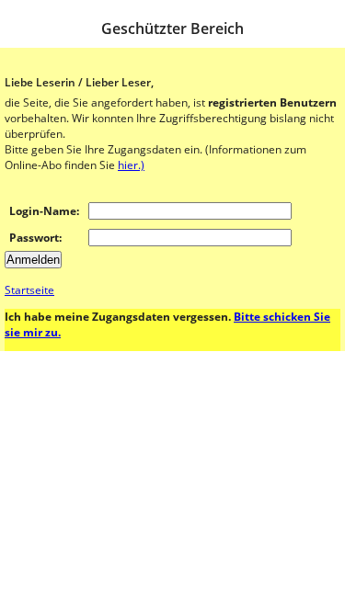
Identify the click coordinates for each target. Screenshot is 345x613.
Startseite (29, 290)
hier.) (131, 165)
